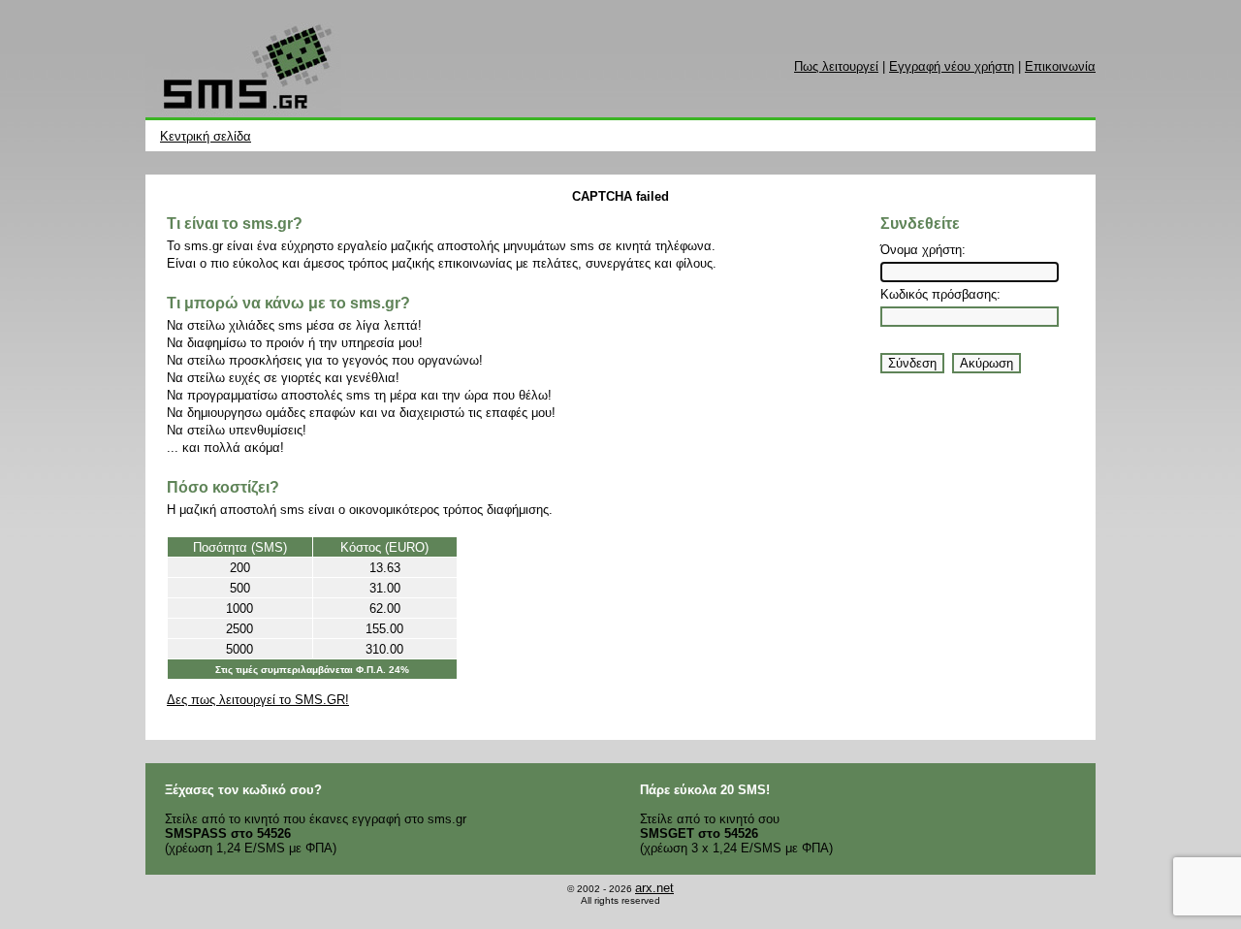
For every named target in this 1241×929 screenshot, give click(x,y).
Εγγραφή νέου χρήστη (951, 66)
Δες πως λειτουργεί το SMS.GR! (258, 699)
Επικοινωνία (1060, 66)
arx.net (654, 888)
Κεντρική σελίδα (205, 136)
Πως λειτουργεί (836, 66)
